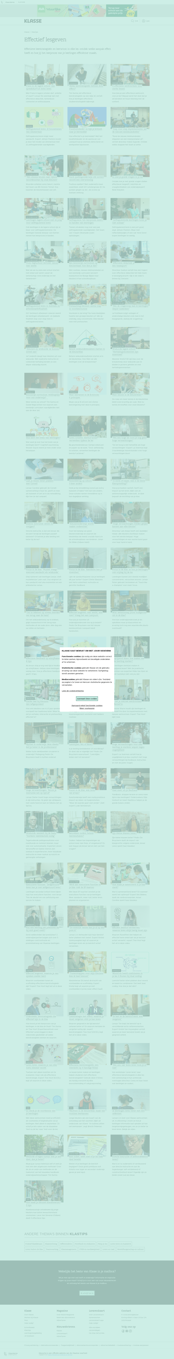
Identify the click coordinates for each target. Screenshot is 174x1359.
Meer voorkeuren (87, 708)
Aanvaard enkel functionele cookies (87, 705)
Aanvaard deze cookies (87, 698)
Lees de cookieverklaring (73, 691)
